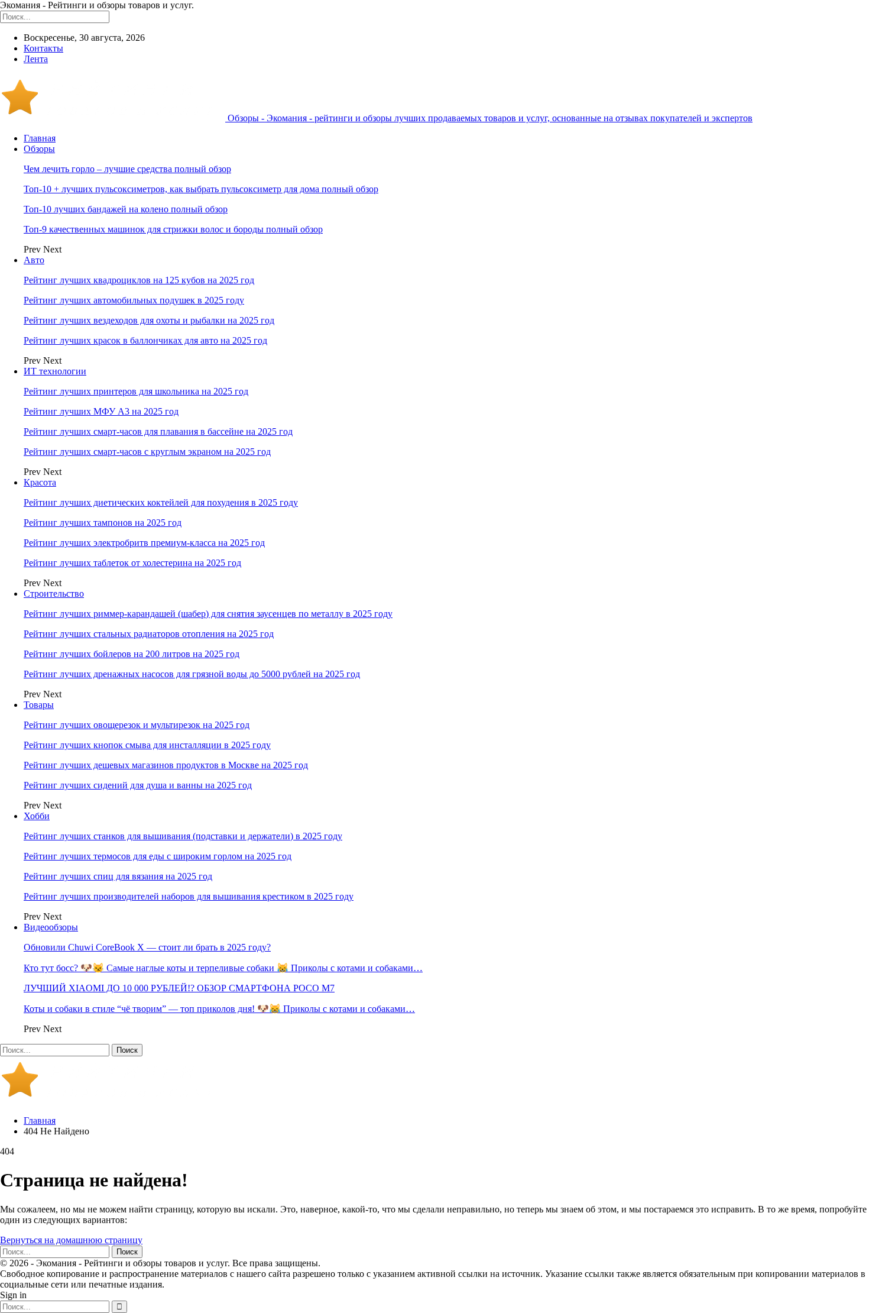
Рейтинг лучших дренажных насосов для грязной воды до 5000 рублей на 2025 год (192, 674)
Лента (36, 59)
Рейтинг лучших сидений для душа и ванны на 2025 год (138, 785)
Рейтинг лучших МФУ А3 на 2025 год (101, 411)
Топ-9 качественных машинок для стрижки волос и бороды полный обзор (173, 229)
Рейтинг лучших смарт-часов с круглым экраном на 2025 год (147, 452)
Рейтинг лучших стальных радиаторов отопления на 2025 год (149, 634)
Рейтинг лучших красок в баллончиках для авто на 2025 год (145, 340)
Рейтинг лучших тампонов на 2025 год (102, 523)
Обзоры (39, 149)
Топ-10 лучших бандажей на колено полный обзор (126, 209)
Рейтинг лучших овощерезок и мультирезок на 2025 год (136, 725)
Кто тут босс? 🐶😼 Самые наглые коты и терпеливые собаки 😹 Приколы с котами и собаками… (223, 968)
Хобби (37, 816)
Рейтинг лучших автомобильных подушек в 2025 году (134, 300)
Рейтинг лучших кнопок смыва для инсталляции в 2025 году (147, 745)
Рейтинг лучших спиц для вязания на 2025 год (118, 876)
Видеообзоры (51, 927)
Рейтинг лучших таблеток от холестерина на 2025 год (132, 563)
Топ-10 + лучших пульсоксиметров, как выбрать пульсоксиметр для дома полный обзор (201, 189)
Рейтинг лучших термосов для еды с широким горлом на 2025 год (157, 856)
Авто (34, 260)
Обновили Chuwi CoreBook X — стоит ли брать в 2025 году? (147, 947)
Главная (40, 138)
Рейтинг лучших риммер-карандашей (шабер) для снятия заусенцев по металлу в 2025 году (208, 614)
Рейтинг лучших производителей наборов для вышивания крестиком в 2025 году (189, 896)
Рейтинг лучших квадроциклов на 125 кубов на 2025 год (139, 280)
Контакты (43, 48)
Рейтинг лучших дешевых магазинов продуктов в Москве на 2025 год (166, 765)
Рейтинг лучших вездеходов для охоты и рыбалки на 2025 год (149, 320)
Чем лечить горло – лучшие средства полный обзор (127, 169)
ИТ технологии (55, 371)
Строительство (54, 593)
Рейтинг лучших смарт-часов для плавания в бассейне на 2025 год (158, 431)
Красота (40, 482)
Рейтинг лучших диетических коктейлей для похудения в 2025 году (161, 502)
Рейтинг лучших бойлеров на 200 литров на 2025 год (131, 654)
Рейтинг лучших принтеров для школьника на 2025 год (136, 391)
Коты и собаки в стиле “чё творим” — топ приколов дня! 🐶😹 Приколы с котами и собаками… (219, 1009)
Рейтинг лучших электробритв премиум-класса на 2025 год (144, 543)
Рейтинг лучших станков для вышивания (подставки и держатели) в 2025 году (183, 836)
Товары (39, 705)
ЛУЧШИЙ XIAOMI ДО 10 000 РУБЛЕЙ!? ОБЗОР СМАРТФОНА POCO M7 (179, 988)
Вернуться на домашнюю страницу (71, 1240)
